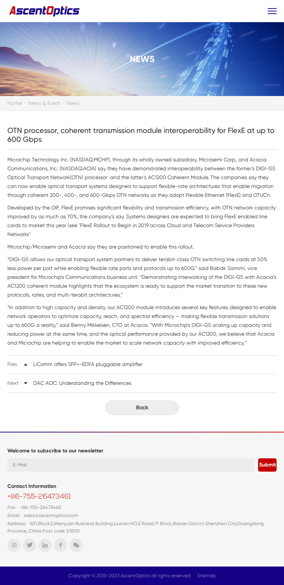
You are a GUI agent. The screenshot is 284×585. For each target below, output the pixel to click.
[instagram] (14, 545)
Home (14, 103)
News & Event (44, 103)
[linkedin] (45, 545)
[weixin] (76, 545)
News (73, 103)
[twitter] (29, 545)
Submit (267, 465)
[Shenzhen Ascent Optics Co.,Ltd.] (45, 11)
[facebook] (60, 545)
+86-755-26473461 (39, 497)
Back (142, 407)
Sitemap (206, 575)
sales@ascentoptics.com (51, 515)
